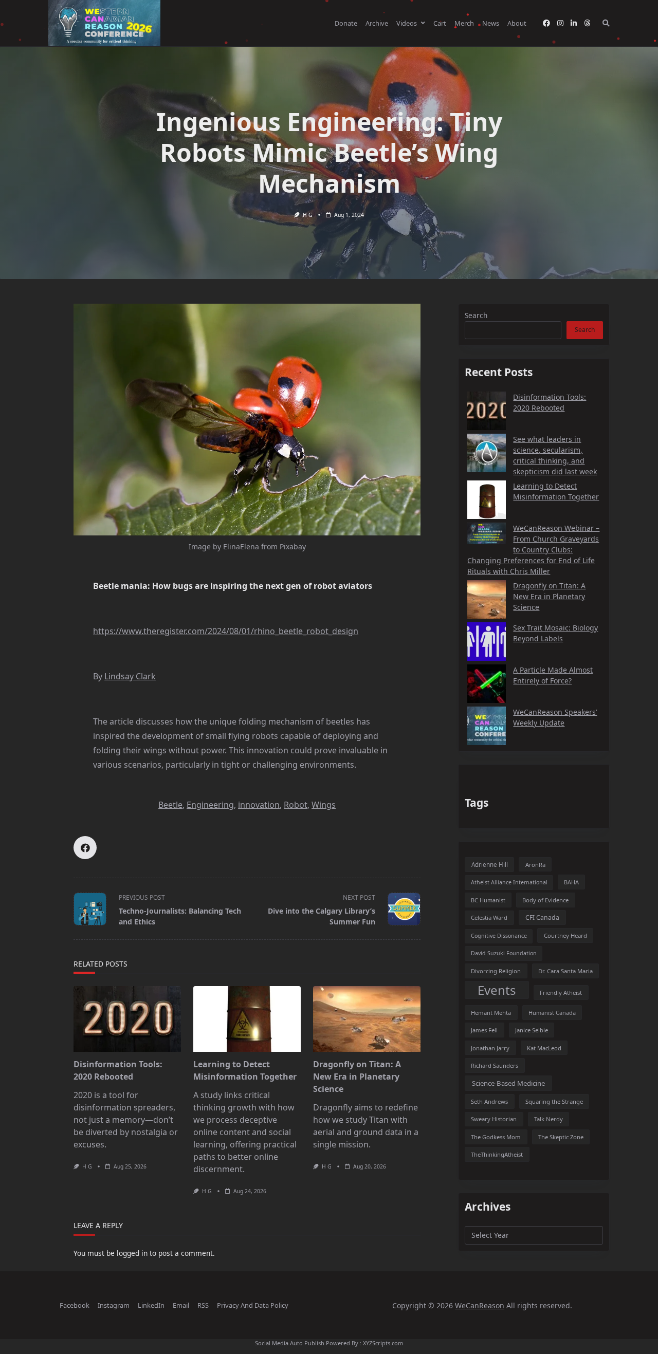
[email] (587, 23)
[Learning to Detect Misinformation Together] (247, 1019)
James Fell (484, 1030)
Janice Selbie (531, 1030)
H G (308, 214)
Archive (376, 23)
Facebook (74, 1305)
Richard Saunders (494, 1065)
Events (497, 989)
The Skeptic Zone (560, 1137)
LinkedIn (151, 1305)
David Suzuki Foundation (504, 953)
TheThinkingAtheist (497, 1154)
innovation (259, 804)
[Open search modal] (606, 23)
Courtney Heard (565, 935)
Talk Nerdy (548, 1119)
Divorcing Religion (496, 971)
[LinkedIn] (574, 23)
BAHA (571, 882)
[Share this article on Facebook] (85, 847)
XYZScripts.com (383, 1343)
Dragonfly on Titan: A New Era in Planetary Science (357, 1077)
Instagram (114, 1305)
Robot (295, 804)
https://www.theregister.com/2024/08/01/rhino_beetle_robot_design (225, 631)
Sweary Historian (494, 1119)
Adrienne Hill (489, 864)
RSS (203, 1305)
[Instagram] (560, 23)
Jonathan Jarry (490, 1048)
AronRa (535, 864)
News (490, 23)
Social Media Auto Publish (289, 1343)
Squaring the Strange (554, 1101)
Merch (464, 23)
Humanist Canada (552, 1012)
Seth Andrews (489, 1101)
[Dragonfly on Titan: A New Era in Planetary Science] (367, 1019)
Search (476, 315)
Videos (406, 23)
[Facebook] (546, 23)
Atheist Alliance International (509, 882)
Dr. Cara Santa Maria (565, 971)
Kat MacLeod (544, 1048)
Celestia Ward (489, 917)
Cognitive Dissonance (499, 935)
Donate (346, 23)
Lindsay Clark (130, 676)
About (516, 23)
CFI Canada (542, 917)
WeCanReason (479, 1305)
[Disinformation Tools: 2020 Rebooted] (127, 1019)
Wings (324, 804)
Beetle (170, 804)
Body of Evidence (545, 900)
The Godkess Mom (496, 1137)
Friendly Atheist (561, 992)
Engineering (210, 804)
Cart (439, 23)
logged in (132, 1253)
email (181, 1305)
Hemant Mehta (491, 1012)
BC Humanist (488, 900)
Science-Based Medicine (508, 1083)
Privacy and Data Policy (252, 1305)
